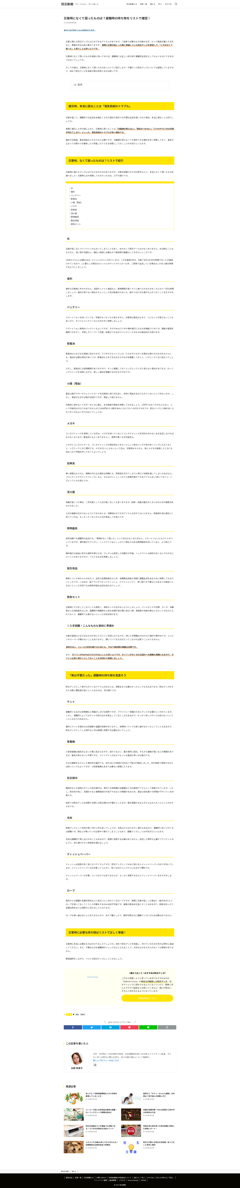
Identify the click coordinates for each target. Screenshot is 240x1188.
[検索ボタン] (176, 4)
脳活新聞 (113, 1180)
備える (69, 1014)
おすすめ (150, 1177)
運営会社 (69, 1177)
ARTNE (143, 1180)
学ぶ (143, 1177)
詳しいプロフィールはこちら (106, 1060)
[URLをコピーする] (167, 1027)
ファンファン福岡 (100, 1180)
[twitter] (95, 1065)
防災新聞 (67, 3)
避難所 (82, 1014)
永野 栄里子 (77, 1068)
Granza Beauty (133, 1180)
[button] (73, 1027)
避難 (77, 1014)
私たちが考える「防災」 (165, 1177)
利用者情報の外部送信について (120, 1177)
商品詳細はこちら (147, 998)
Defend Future (92, 977)
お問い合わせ (101, 1177)
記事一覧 (78, 1177)
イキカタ (122, 1180)
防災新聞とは (89, 1177)
